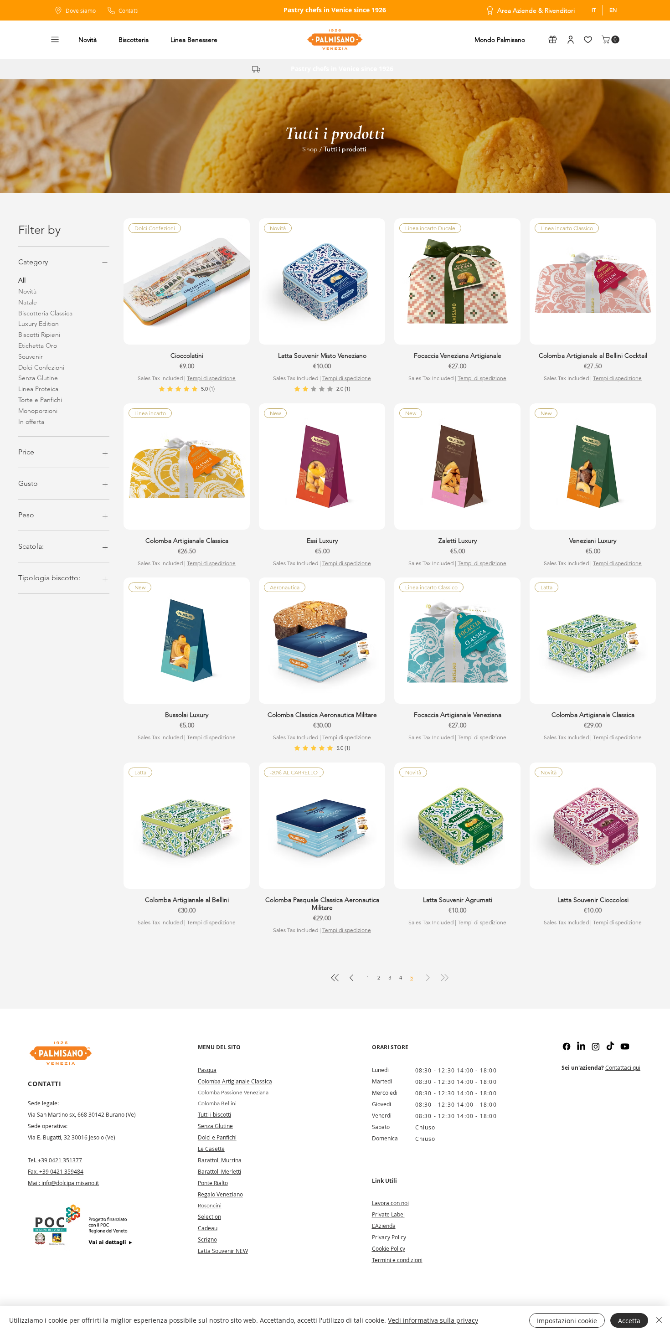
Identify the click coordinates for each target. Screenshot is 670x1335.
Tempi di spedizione (211, 378)
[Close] (659, 1320)
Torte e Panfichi (40, 400)
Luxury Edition (38, 324)
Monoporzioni (37, 411)
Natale (27, 302)
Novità (27, 291)
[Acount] (570, 39)
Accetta (629, 1320)
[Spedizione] (256, 69)
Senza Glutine (38, 378)
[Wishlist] (587, 39)
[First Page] (335, 977)
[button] (55, 39)
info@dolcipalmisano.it (70, 1182)
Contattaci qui (622, 1067)
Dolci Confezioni (41, 367)
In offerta (31, 422)
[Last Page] (444, 977)
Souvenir (30, 356)
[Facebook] (567, 1046)
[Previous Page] (351, 977)
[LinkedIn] (581, 1046)
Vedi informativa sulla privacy (433, 1320)
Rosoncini (210, 1205)
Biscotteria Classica (45, 313)
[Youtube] (625, 1046)
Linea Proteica (38, 389)
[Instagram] (596, 1046)
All (22, 280)
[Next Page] (428, 977)
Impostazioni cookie (567, 1320)
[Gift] (552, 39)
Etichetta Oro (37, 345)
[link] (187, 389)
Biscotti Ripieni (39, 334)
